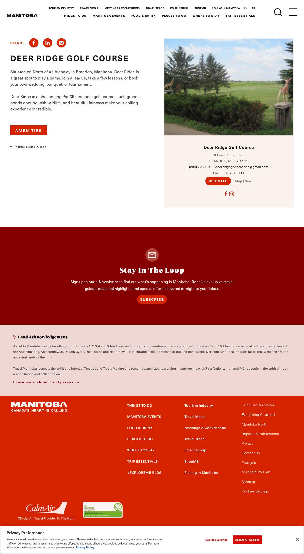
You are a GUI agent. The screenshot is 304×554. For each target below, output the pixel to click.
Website (218, 180)
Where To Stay (206, 15)
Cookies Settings (216, 539)
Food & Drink (143, 15)
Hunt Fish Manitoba (258, 405)
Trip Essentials (240, 15)
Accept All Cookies (247, 539)
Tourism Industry (61, 8)
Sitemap (248, 482)
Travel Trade (155, 8)
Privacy (248, 443)
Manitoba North (254, 424)
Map (238, 181)
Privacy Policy (85, 547)
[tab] (28, 130)
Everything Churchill (258, 415)
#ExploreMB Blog (144, 472)
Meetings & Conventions (121, 8)
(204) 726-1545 (200, 167)
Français (249, 462)
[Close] (297, 539)
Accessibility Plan (256, 472)
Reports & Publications (260, 434)
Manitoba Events (109, 15)
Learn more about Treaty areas (43, 382)
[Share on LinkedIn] (47, 42)
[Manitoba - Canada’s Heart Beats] (22, 15)
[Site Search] (278, 12)
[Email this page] (61, 42)
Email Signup (179, 8)
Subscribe (152, 299)
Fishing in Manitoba (226, 8)
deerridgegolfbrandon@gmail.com (241, 167)
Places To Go (174, 15)
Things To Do (74, 15)
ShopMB (200, 8)
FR (253, 8)
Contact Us (251, 453)
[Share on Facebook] (33, 42)
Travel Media (89, 8)
